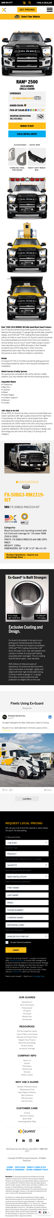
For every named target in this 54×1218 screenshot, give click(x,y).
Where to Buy (27, 125)
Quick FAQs (27, 1118)
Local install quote (27, 133)
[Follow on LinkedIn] (23, 1140)
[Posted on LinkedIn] (50, 717)
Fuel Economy (27, 1101)
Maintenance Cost (27, 1089)
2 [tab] (20, 482)
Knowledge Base (38, 976)
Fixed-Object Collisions (27, 1092)
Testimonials (27, 1069)
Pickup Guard (27, 1008)
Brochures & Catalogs (27, 1043)
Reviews (27, 1072)
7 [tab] (34, 482)
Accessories (27, 1019)
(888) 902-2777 (7, 3)
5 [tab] (28, 482)
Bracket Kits (27, 1016)
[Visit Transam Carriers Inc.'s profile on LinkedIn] (4, 717)
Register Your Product (27, 1040)
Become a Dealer (27, 1116)
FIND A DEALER (44, 3)
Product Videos (27, 1045)
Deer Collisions (27, 1095)
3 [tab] (23, 482)
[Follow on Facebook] (17, 1140)
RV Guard (27, 1011)
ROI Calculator (27, 1098)
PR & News (27, 1066)
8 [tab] (37, 482)
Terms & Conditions (16, 960)
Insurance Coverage (27, 1048)
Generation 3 (27, 1002)
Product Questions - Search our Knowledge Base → (22, 555)
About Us (27, 1060)
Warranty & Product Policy (27, 1037)
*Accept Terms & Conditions (20, 942)
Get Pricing (27, 9)
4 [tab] (25, 482)
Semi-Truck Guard (27, 1005)
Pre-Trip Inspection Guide (27, 1031)
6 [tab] (31, 482)
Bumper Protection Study (27, 1086)
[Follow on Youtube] (37, 1140)
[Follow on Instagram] (30, 1140)
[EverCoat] (26, 519)
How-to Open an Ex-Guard (27, 1034)
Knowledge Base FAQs (27, 1121)
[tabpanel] (27, 458)
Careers (27, 1063)
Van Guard (27, 1013)
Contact (27, 1113)
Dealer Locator (27, 1075)
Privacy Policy (17, 971)
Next (28, 487)
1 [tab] (17, 482)
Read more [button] (7, 730)
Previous (24, 487)
